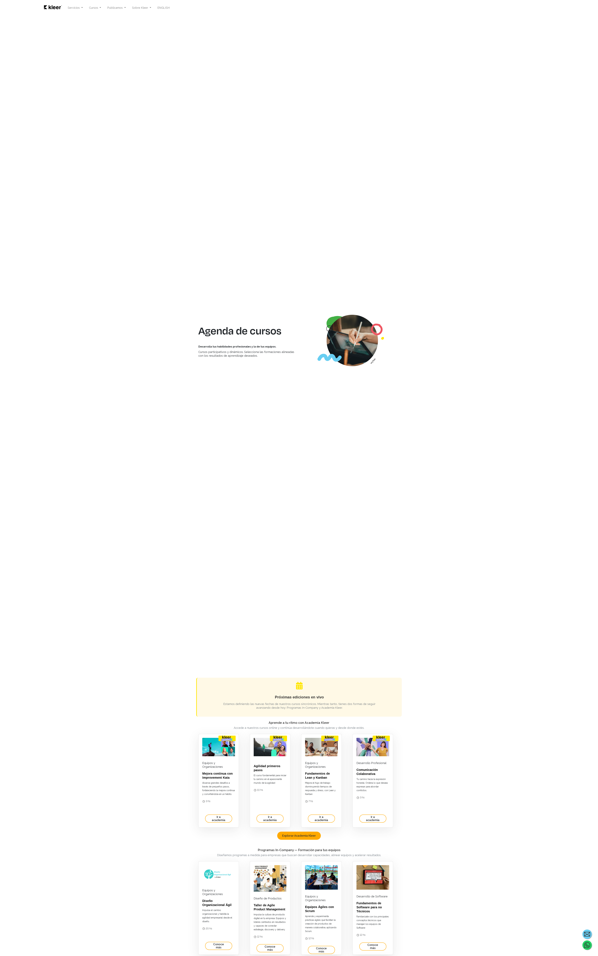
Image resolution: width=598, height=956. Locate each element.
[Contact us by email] (587, 934)
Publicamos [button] (115, 7)
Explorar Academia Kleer (299, 835)
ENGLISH (163, 7)
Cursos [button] (94, 7)
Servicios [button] (74, 7)
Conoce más (218, 946)
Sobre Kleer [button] (140, 7)
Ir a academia (218, 818)
